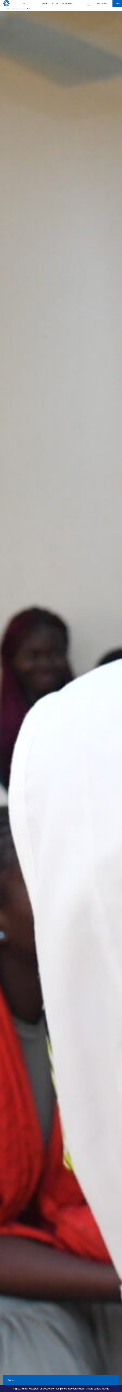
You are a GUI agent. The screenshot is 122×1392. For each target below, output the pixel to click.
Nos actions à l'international (17, 9)
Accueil (5, 9)
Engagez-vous (67, 3)
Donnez (117, 3)
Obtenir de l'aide (103, 3)
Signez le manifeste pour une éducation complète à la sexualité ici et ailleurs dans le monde (61, 1388)
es (29, 3)
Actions (44, 3)
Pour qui (55, 3)
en (24, 3)
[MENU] (88, 3)
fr (26, 3)
